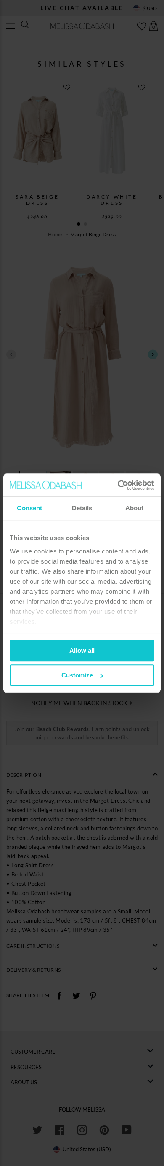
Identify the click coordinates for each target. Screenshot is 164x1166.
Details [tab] (82, 508)
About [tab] (134, 508)
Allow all (82, 650)
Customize (77, 675)
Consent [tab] (29, 508)
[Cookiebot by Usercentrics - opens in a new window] (118, 485)
